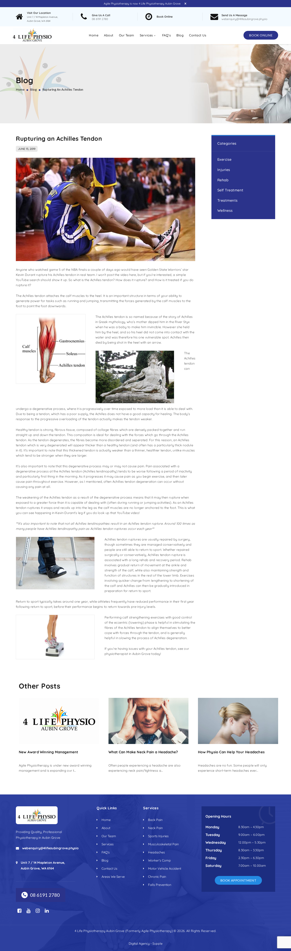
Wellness (225, 210)
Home (93, 35)
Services (146, 35)
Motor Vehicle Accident (164, 868)
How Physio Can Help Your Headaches (231, 752)
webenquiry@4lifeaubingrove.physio (244, 19)
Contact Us (197, 35)
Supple (157, 943)
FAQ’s (166, 35)
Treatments (227, 200)
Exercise (224, 159)
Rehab (223, 180)
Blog (180, 35)
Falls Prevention (159, 885)
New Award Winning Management (48, 752)
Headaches (156, 852)
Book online (261, 35)
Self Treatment (230, 190)
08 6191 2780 (100, 19)
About (108, 35)
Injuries (223, 169)
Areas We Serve (113, 877)
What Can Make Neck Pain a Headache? (143, 752)
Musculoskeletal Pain (163, 844)
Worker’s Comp (159, 860)
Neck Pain (155, 828)
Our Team (126, 35)
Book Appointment (238, 880)
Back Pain (155, 820)
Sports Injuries (158, 836)
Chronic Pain (157, 877)
